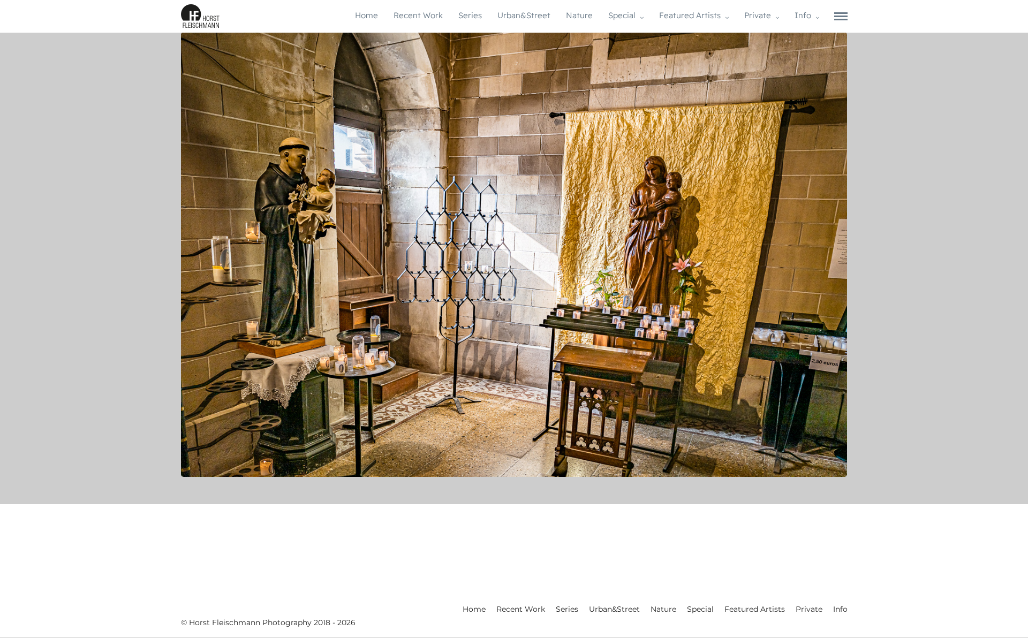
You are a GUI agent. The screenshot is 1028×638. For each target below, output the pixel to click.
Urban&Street (523, 15)
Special (622, 15)
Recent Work (418, 15)
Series (470, 15)
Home (366, 15)
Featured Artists (690, 15)
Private (757, 15)
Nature (579, 15)
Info (803, 15)
